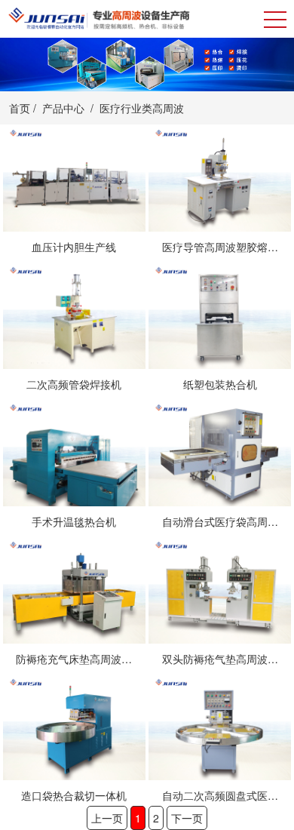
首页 (19, 107)
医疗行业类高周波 (142, 107)
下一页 (187, 817)
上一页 (107, 817)
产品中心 (63, 107)
